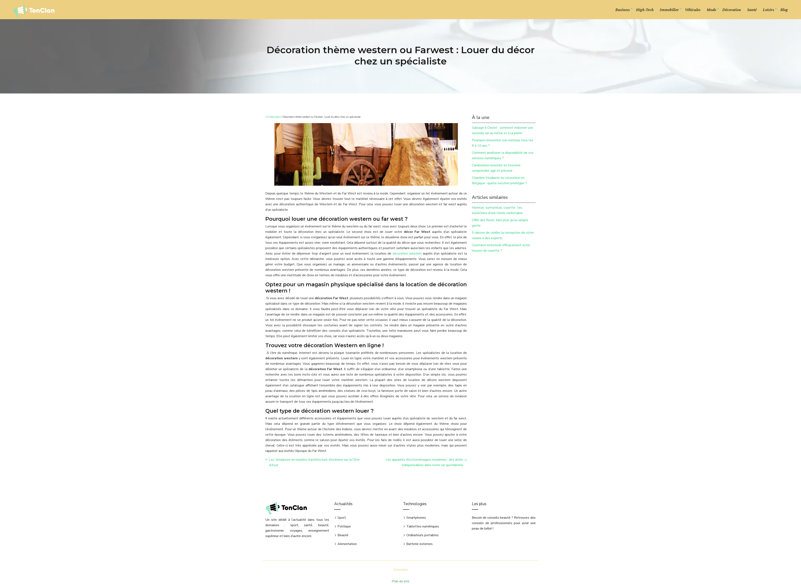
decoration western (407, 253)
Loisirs (768, 9)
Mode (711, 9)
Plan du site (400, 581)
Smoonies (400, 569)
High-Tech (645, 9)
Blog (784, 9)
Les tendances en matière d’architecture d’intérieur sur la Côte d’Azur (314, 462)
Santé (752, 9)
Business (622, 9)
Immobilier (669, 9)
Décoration (731, 9)
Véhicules (692, 9)
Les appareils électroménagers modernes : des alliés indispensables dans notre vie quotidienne (424, 462)
